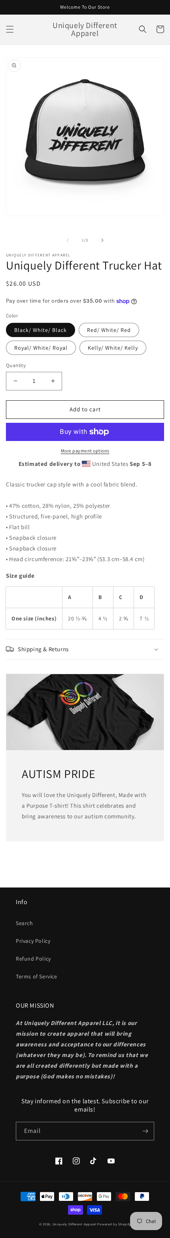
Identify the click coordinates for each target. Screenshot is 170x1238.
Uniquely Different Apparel (74, 1224)
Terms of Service (36, 976)
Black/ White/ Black (40, 330)
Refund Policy (33, 958)
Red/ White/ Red (109, 330)
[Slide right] (102, 240)
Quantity (16, 365)
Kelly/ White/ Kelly (113, 347)
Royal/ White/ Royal (41, 347)
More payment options (85, 451)
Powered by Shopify (114, 1224)
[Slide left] (67, 240)
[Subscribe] (145, 1131)
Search (24, 923)
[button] (10, 29)
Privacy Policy (33, 940)
